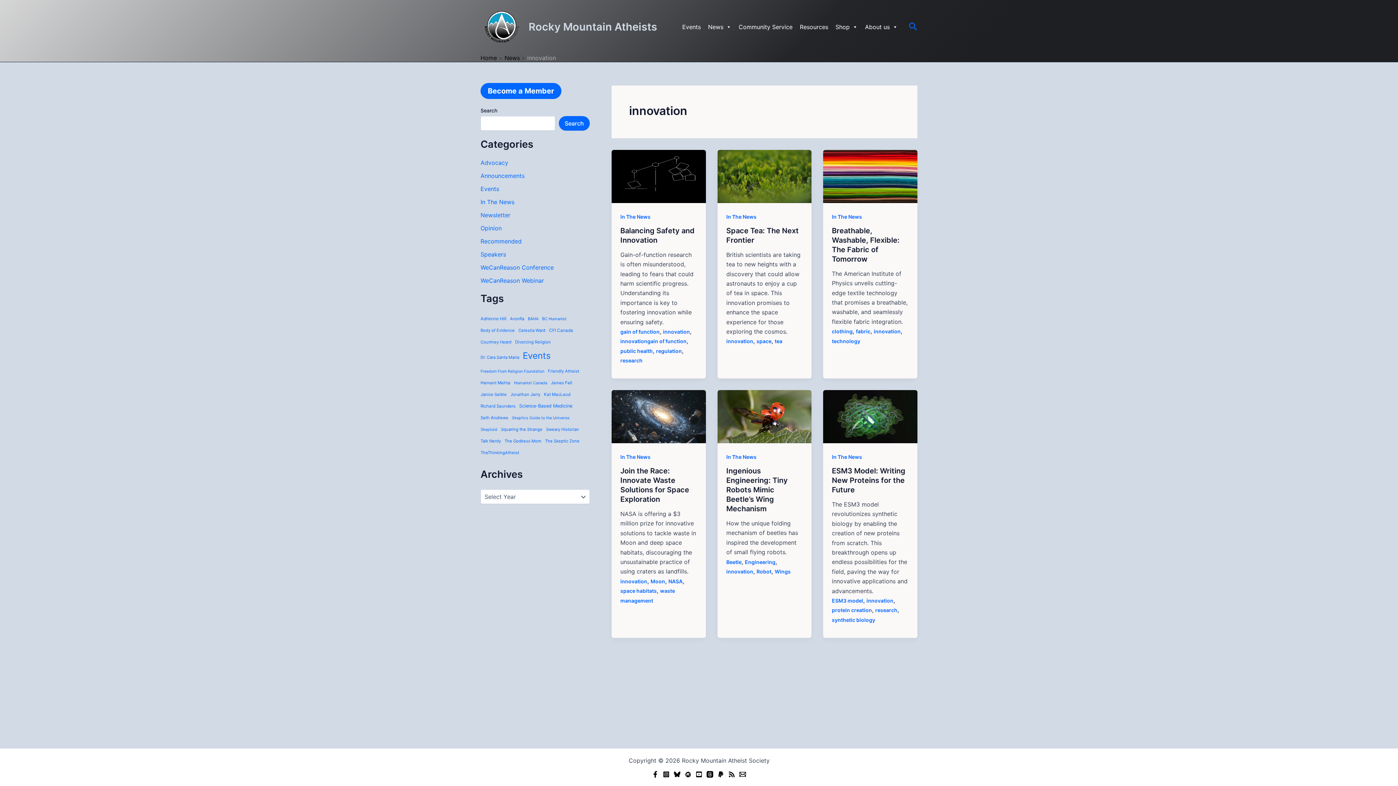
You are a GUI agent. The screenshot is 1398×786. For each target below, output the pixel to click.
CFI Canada (561, 330)
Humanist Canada (530, 382)
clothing (842, 331)
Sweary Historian (562, 429)
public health (636, 351)
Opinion (491, 228)
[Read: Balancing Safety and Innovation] (659, 175)
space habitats (638, 591)
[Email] (742, 774)
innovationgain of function (653, 341)
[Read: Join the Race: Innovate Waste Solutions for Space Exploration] (659, 416)
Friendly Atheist (563, 371)
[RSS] (731, 774)
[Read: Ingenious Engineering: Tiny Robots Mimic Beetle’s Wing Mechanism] (765, 416)
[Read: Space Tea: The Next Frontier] (765, 175)
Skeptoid (489, 429)
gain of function (640, 332)
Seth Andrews (494, 417)
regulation (669, 351)
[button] (913, 27)
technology (846, 341)
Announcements (503, 175)
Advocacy (494, 162)
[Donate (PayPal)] (721, 774)
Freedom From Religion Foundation (512, 371)
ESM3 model (847, 601)
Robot (764, 571)
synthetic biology (853, 620)
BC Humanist (554, 318)
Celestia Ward (531, 330)
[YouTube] (699, 774)
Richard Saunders (498, 406)
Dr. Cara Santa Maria (500, 357)
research (631, 360)
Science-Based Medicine (545, 406)
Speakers (493, 254)
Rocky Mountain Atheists (593, 26)
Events (691, 27)
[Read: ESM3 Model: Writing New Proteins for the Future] (870, 416)
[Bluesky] (677, 774)
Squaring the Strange (521, 429)
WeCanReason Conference (517, 267)
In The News (497, 202)
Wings (783, 571)
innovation (676, 332)
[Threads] (710, 774)
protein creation (852, 610)
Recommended (501, 241)
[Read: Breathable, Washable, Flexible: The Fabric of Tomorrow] (870, 175)
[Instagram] (666, 774)
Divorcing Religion (533, 342)
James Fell (561, 382)
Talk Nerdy (491, 441)
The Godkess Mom (523, 441)
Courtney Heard (496, 342)
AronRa (517, 318)
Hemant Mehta (495, 382)
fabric (863, 331)
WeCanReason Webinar (512, 280)
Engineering (760, 562)
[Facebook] (655, 774)
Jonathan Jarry (525, 394)
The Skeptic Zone (562, 441)
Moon (658, 581)
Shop (843, 27)
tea (778, 341)
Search (489, 110)
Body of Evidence (498, 330)
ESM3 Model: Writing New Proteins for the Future (868, 480)
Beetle (734, 562)
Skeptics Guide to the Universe (540, 418)
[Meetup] (688, 774)
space (764, 341)
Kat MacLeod (557, 394)
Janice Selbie (494, 394)
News (715, 27)
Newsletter (495, 215)
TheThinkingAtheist (500, 452)
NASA (675, 581)
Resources (814, 27)
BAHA (533, 318)
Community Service (766, 27)
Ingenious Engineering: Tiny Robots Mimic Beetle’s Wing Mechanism (757, 490)
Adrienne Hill (493, 318)
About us (877, 27)
